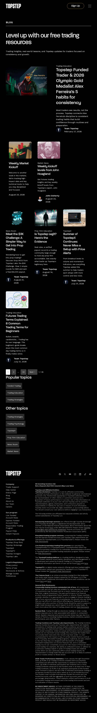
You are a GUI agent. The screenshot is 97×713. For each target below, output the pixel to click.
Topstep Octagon (13, 554)
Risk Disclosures (41, 541)
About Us (10, 501)
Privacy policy (11, 565)
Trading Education (64, 66)
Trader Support (12, 487)
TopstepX (11, 431)
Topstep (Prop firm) (14, 542)
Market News (12, 451)
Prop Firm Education (16, 438)
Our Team (10, 504)
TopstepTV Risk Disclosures (60, 571)
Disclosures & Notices (15, 571)
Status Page (11, 493)
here (51, 528)
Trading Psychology (15, 424)
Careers (9, 507)
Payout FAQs (11, 531)
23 (23, 372)
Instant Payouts (12, 534)
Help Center (11, 490)
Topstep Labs (12, 556)
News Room (12, 444)
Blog (9, 22)
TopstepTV (10, 551)
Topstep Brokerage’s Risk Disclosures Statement (62, 529)
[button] (89, 6)
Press (8, 498)
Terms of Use (11, 568)
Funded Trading (14, 386)
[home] (13, 6)
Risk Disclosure (83, 607)
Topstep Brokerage (14, 545)
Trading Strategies (15, 400)
